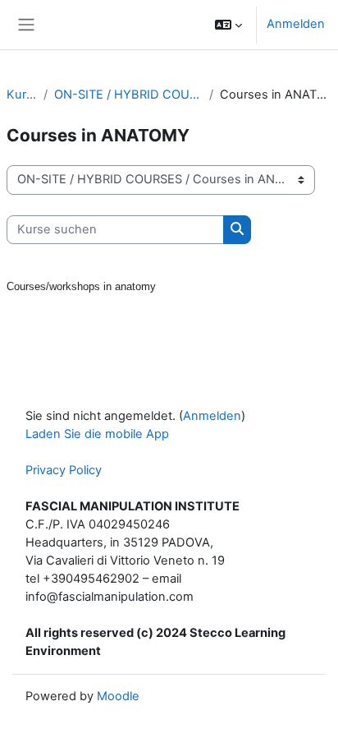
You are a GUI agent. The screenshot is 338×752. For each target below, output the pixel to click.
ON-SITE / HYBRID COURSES (128, 94)
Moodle (118, 696)
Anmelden (296, 23)
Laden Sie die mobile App (97, 434)
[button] (228, 24)
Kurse (22, 94)
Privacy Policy (63, 470)
